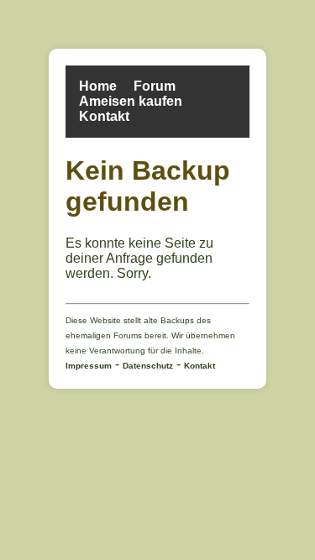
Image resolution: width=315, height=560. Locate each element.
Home (98, 86)
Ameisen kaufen (130, 101)
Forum (155, 86)
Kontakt (104, 116)
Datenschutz (148, 365)
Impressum (89, 365)
